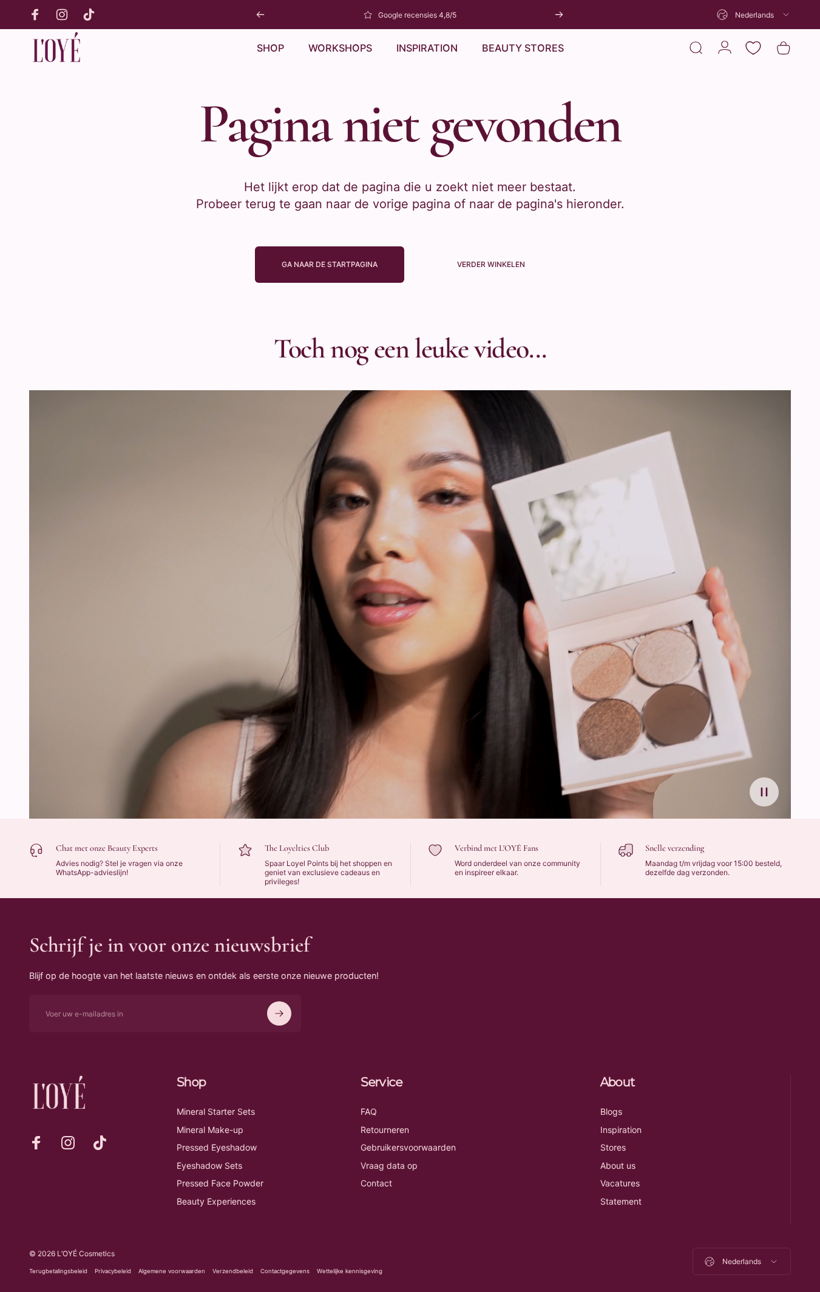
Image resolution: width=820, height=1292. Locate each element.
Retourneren (385, 1130)
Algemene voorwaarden (171, 1271)
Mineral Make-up (210, 1130)
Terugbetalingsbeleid (58, 1271)
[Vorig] (260, 14)
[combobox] (754, 14)
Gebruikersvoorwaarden (408, 1147)
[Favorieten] (753, 48)
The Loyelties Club (297, 848)
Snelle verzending (674, 848)
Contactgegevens (285, 1271)
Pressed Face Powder (220, 1183)
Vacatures (620, 1183)
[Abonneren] (279, 1013)
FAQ (369, 1111)
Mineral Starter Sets (216, 1111)
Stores (613, 1147)
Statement (621, 1201)
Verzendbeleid (232, 1271)
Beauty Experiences (216, 1201)
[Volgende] (559, 14)
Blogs (611, 1111)
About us (617, 1165)
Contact (376, 1183)
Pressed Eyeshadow (217, 1147)
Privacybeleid (113, 1271)
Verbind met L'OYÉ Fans (496, 848)
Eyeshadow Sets (209, 1165)
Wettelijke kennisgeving (349, 1271)
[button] (764, 792)
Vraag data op (389, 1165)
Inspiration (621, 1130)
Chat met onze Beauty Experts (107, 848)
